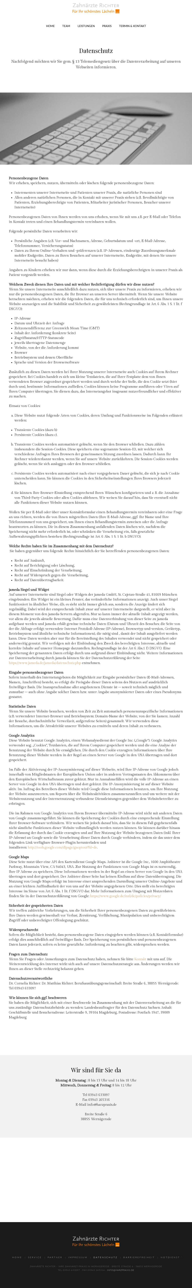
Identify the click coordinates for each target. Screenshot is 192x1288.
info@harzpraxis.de (102, 1105)
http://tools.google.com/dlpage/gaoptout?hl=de (62, 847)
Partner (55, 1257)
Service (35, 1257)
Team (66, 26)
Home (50, 26)
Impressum (78, 1257)
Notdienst (170, 1257)
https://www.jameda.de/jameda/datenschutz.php (45, 663)
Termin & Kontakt (132, 26)
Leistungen (86, 26)
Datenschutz (105, 1257)
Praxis (107, 26)
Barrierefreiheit (139, 1257)
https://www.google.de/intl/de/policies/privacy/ (125, 896)
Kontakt (140, 959)
